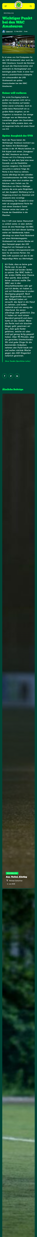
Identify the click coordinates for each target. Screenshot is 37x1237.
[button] (6, 6)
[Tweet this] (11, 375)
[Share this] (4, 375)
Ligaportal (9, 31)
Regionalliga (9, 13)
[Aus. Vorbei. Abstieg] (18, 641)
